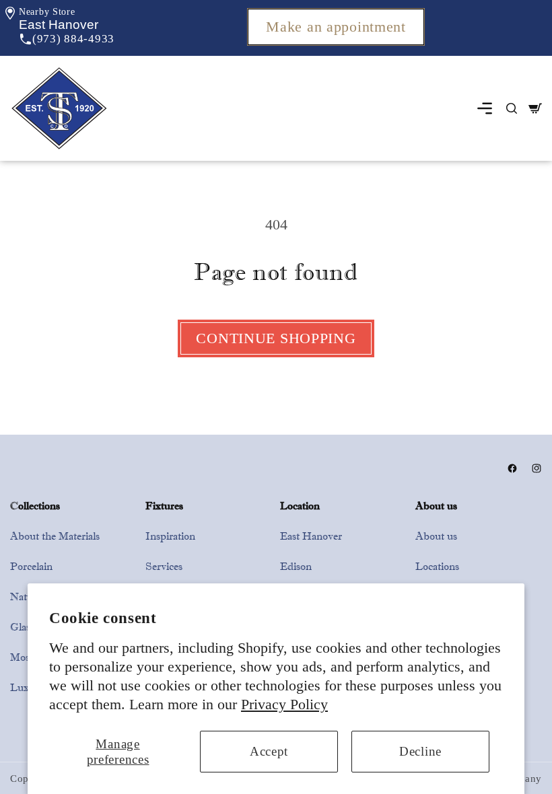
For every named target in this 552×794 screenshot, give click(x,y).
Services (163, 566)
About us (436, 536)
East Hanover (311, 536)
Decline (420, 751)
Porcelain (31, 566)
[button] (58, 24)
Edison (296, 566)
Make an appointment (336, 27)
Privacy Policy (284, 704)
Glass (22, 626)
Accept (269, 751)
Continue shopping (275, 338)
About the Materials (55, 536)
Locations (437, 566)
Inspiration (170, 536)
